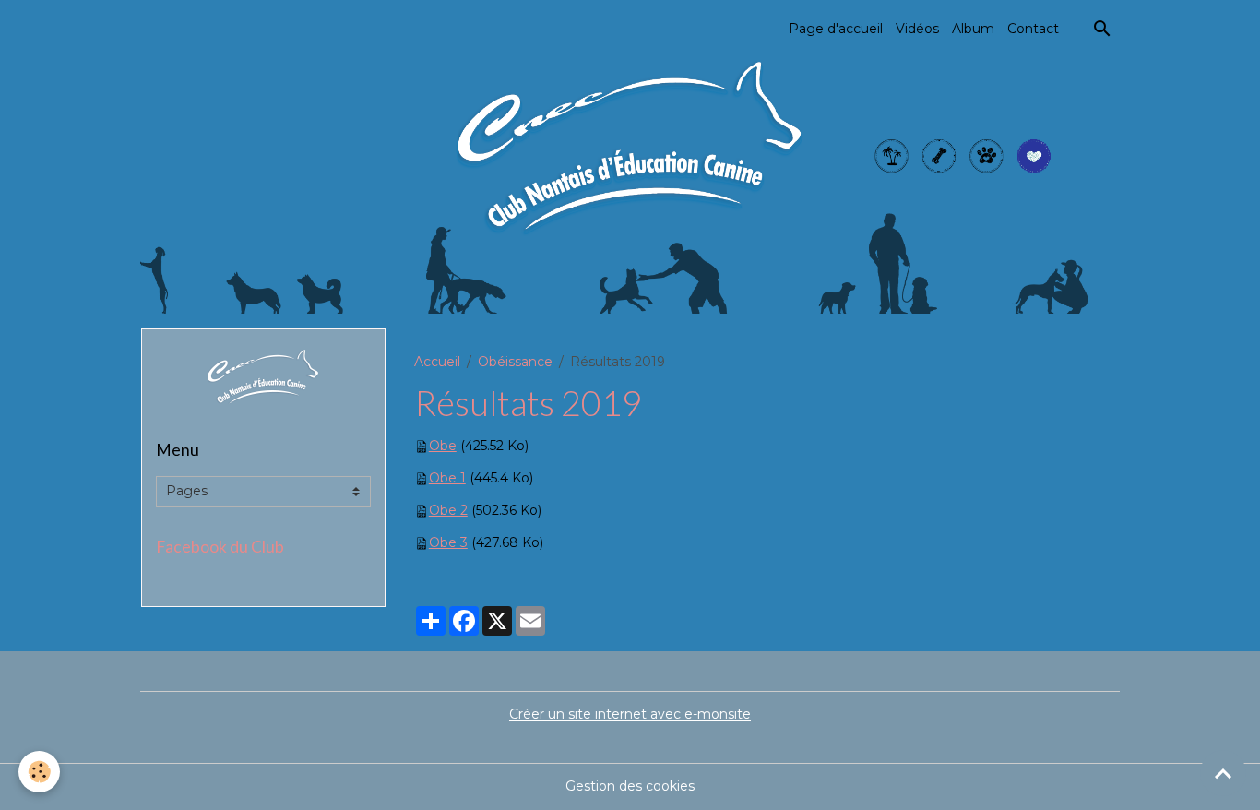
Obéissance (515, 361)
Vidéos (917, 28)
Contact (1033, 28)
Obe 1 (447, 478)
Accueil (437, 361)
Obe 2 (448, 510)
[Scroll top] (1223, 773)
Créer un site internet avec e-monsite (630, 714)
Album (973, 28)
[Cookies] (39, 771)
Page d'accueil (836, 28)
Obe (443, 445)
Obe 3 (448, 542)
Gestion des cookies (630, 786)
